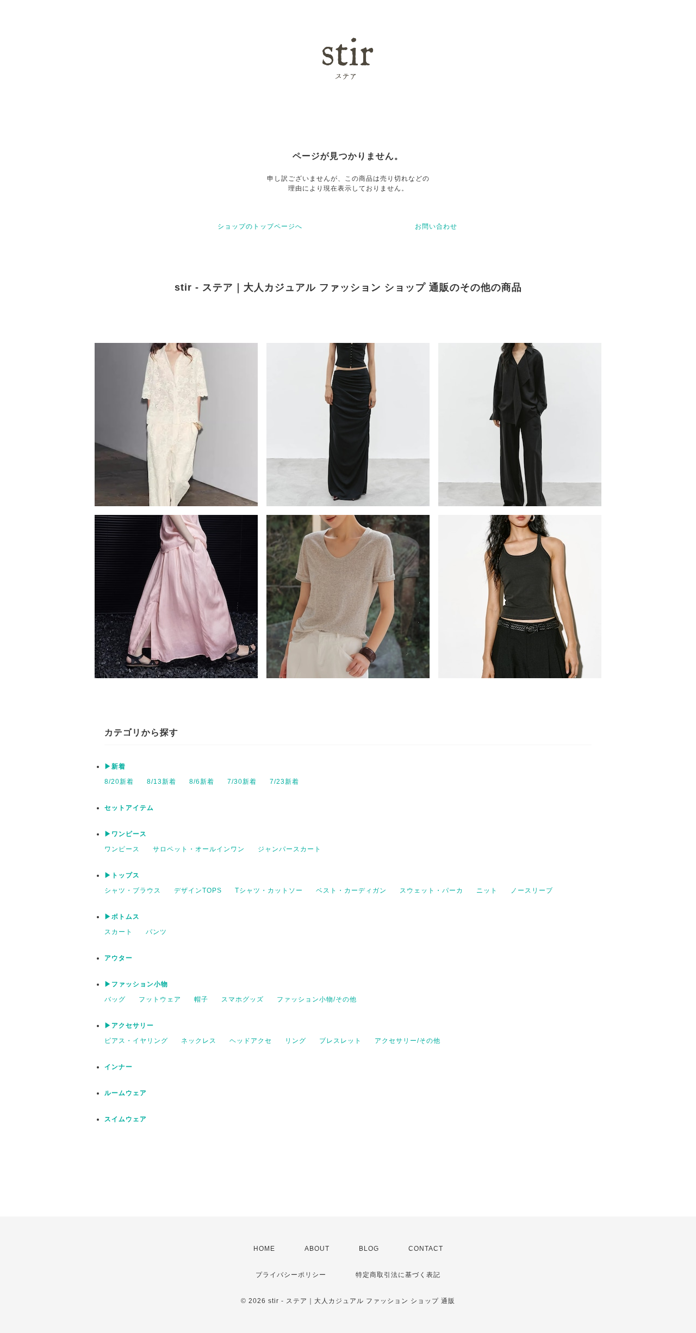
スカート (118, 932)
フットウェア (160, 999)
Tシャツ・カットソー (269, 890)
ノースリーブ (532, 890)
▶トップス (122, 875)
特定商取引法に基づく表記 (398, 1275)
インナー (118, 1067)
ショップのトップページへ (259, 226)
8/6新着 (201, 781)
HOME (264, 1248)
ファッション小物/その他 (317, 999)
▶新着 (115, 766)
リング (295, 1041)
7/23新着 (284, 781)
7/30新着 (242, 781)
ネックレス (198, 1041)
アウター (118, 958)
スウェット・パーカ (431, 890)
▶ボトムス (122, 916)
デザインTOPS (198, 890)
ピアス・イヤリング (136, 1041)
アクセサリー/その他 (407, 1041)
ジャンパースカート (289, 849)
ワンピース (122, 849)
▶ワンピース (125, 834)
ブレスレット (340, 1041)
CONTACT (425, 1248)
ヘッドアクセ (250, 1041)
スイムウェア (125, 1119)
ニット (487, 890)
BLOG (369, 1248)
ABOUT (317, 1248)
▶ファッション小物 (136, 984)
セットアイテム (129, 808)
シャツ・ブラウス (132, 890)
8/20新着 (119, 781)
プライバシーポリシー (291, 1275)
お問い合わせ (436, 226)
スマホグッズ (242, 999)
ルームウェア (125, 1093)
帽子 (201, 999)
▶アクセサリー (129, 1025)
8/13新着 (161, 781)
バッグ (115, 999)
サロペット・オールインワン (199, 849)
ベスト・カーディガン (351, 890)
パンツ (156, 932)
